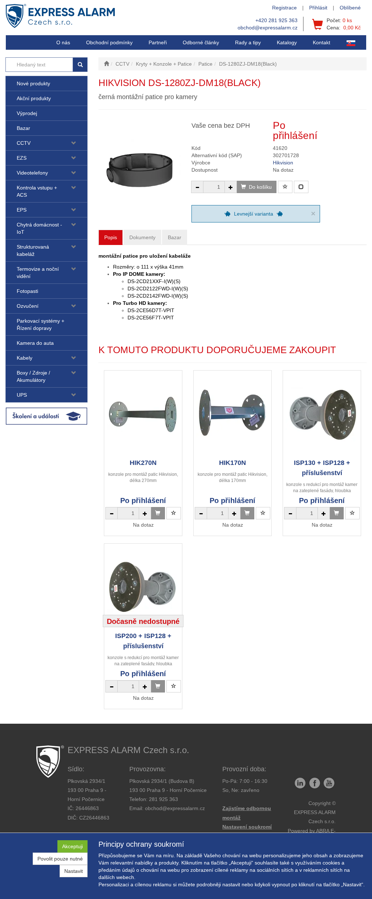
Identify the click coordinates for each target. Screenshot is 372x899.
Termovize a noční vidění (38, 272)
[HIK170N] (232, 414)
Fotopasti (27, 291)
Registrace (284, 8)
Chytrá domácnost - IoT (39, 228)
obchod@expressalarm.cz (268, 27)
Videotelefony (32, 173)
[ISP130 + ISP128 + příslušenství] (322, 414)
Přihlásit (318, 8)
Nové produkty (33, 83)
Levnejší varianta (253, 214)
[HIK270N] (143, 414)
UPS (22, 395)
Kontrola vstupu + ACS (37, 191)
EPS (22, 210)
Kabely (24, 358)
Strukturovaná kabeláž (33, 250)
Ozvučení (28, 306)
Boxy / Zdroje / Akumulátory (33, 376)
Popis (110, 237)
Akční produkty (34, 98)
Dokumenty (142, 237)
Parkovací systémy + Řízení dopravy (40, 324)
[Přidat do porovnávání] (301, 187)
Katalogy (287, 42)
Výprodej (27, 113)
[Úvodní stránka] (106, 64)
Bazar (23, 128)
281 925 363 (163, 799)
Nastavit (73, 871)
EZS (22, 158)
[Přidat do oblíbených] (285, 187)
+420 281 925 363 (276, 20)
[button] (248, 42)
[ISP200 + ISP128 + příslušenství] (143, 587)
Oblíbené (350, 8)
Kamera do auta (35, 343)
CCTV (24, 143)
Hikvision (283, 163)
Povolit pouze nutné (60, 859)
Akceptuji (72, 846)
